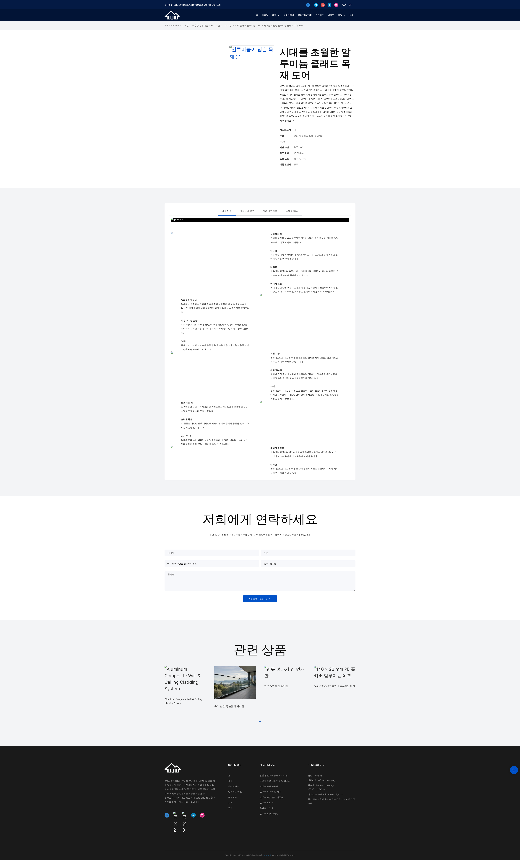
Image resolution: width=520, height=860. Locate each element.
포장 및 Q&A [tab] (292, 211)
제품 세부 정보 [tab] (270, 211)
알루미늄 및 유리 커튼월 (271, 797)
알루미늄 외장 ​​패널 (269, 813)
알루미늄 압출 (267, 808)
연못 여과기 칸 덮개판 (276, 686)
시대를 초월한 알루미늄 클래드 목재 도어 (283, 25)
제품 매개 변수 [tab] (247, 211)
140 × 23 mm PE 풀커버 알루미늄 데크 (241, 25)
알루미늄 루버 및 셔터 (270, 792)
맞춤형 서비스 (235, 792)
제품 (186, 25)
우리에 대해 (234, 786)
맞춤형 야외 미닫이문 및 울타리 (275, 781)
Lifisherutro (290, 855)
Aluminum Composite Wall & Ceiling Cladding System (183, 701)
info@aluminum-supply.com (329, 794)
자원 (230, 803)
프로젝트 (232, 797)
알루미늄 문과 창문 (269, 786)
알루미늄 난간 (267, 803)
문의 (230, 808)
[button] (260, 721)
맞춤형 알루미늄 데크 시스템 (206, 25)
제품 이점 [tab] (226, 211)
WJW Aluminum (173, 25)
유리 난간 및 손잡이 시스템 (229, 706)
